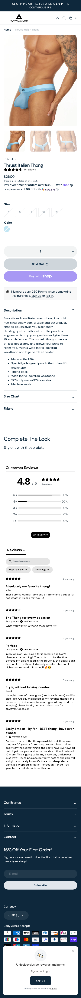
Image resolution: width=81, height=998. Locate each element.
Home (7, 29)
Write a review (40, 534)
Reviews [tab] (16, 550)
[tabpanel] (40, 665)
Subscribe (40, 885)
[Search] (64, 18)
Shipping (8, 181)
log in (49, 296)
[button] (6, 18)
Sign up (36, 296)
